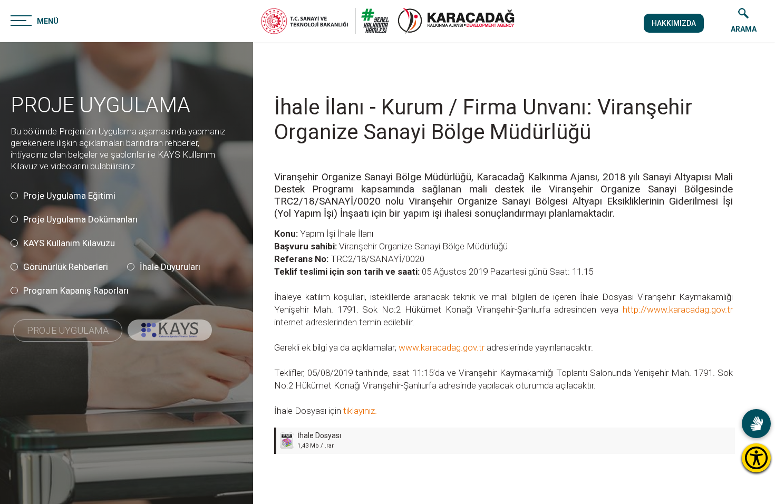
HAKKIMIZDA (674, 23)
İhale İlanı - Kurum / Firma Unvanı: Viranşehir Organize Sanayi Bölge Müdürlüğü (483, 119)
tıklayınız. (359, 410)
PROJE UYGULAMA (100, 105)
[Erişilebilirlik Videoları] (756, 423)
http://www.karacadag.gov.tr (678, 309)
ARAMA (744, 29)
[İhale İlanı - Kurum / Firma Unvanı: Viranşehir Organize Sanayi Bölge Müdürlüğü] (456, 21)
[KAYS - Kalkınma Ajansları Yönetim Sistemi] (170, 330)
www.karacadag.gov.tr (442, 347)
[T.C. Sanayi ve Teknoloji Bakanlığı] (325, 21)
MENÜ (48, 21)
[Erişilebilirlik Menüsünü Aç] (756, 457)
